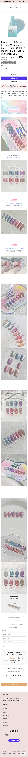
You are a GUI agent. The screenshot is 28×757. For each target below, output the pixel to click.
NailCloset (9, 751)
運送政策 (15, 753)
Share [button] (4, 646)
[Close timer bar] (26, 1)
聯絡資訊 (19, 753)
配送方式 (5, 712)
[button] (3, 7)
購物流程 (5, 708)
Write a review (14, 684)
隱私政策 (5, 753)
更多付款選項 (14, 81)
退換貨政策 (5, 725)
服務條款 (5, 722)
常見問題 (5, 718)
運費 (6, 59)
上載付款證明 (6, 715)
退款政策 (23, 751)
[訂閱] (23, 735)
